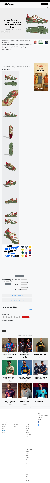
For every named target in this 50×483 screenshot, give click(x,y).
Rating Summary (6, 314)
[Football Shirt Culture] (8, 4)
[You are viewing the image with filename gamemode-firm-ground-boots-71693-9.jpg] (10, 235)
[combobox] (47, 7)
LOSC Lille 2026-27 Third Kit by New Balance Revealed (40, 379)
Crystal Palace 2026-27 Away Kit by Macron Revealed (25, 356)
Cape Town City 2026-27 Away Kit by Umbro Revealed (9, 379)
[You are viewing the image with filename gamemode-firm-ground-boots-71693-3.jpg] (10, 131)
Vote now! (8, 284)
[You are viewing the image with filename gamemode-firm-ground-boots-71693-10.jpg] (10, 97)
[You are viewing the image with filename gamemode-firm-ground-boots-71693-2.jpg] (10, 114)
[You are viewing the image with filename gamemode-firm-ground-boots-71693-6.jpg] (10, 183)
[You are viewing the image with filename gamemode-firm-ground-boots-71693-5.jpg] (10, 166)
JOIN (42, 3)
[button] (17, 426)
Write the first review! (18, 300)
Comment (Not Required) (7, 320)
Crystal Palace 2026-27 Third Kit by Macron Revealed (9, 356)
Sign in (46, 3)
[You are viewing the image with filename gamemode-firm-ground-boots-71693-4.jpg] (10, 149)
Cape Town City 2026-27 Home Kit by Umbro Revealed (25, 379)
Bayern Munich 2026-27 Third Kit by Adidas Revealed (9, 401)
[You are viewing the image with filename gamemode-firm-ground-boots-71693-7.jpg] (10, 200)
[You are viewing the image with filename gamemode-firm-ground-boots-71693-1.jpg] (10, 80)
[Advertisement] (17, 58)
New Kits (9, 352)
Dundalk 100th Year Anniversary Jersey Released (25, 401)
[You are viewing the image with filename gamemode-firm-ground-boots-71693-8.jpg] (10, 218)
